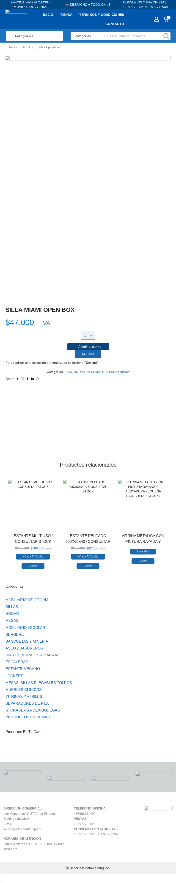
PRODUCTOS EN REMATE (84, 372)
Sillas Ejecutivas (49, 47)
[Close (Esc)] (0, 877)
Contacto (114, 24)
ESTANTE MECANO (23, 669)
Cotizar (88, 354)
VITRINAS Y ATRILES (24, 696)
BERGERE (15, 634)
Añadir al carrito (89, 346)
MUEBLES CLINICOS (24, 690)
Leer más (143, 551)
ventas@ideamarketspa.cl (22, 829)
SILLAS (27, 47)
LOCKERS (14, 676)
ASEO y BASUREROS (24, 648)
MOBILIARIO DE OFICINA (27, 600)
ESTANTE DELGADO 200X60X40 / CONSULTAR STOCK (88, 541)
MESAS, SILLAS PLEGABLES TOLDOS (39, 683)
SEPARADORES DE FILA (27, 703)
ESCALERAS (17, 662)
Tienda (66, 14)
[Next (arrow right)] (2, 881)
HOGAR (12, 614)
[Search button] (166, 36)
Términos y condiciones (101, 14)
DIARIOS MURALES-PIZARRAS (33, 655)
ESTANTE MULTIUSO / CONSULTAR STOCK (33, 538)
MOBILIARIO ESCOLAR (25, 628)
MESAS (12, 620)
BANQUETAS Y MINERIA (27, 641)
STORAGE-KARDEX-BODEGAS (33, 710)
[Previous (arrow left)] (0, 881)
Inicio (48, 14)
